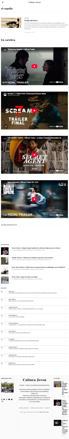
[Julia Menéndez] (4, 358)
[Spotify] (12, 399)
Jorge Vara (11, 291)
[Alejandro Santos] (4, 310)
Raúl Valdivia (12, 299)
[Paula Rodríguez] (4, 318)
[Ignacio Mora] (4, 334)
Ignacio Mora (12, 331)
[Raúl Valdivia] (4, 302)
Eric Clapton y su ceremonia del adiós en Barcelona (21, 356)
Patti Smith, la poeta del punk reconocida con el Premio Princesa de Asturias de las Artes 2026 (33, 293)
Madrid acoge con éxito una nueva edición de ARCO (22, 364)
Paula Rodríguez (13, 315)
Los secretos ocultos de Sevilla (16, 316)
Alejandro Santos (13, 307)
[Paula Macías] (4, 365)
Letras (26, 18)
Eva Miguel (11, 339)
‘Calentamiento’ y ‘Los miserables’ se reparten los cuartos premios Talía (27, 324)
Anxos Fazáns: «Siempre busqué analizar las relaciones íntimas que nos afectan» (36, 248)
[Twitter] (4, 399)
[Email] (2, 401)
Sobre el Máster (24, 408)
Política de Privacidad (32, 412)
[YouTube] (9, 399)
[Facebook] (2, 399)
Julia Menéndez (13, 355)
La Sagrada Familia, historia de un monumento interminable (23, 340)
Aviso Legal (23, 412)
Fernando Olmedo (13, 323)
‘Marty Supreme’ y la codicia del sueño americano (21, 301)
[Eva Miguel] (4, 342)
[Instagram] (7, 399)
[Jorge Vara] (4, 294)
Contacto (47, 408)
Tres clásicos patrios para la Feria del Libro (19, 332)
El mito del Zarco (31, 20)
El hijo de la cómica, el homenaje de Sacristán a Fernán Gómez (65, 427)
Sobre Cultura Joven (36, 408)
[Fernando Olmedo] (4, 326)
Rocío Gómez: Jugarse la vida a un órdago (25, 277)
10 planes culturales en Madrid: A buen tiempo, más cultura (23, 348)
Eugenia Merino (13, 347)
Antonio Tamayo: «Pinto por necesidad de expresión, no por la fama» (32, 257)
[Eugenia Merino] (4, 350)
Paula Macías (12, 363)
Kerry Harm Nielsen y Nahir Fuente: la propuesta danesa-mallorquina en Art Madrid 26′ (38, 267)
